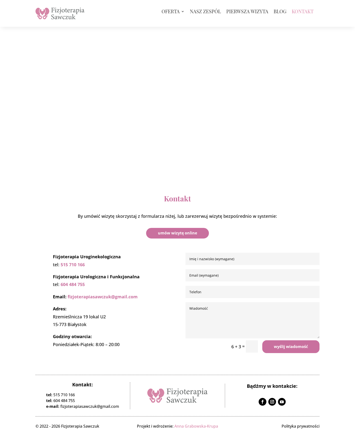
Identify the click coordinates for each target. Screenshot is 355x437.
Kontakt (302, 12)
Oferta (171, 12)
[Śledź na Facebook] (262, 402)
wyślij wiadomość (291, 346)
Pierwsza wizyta (247, 12)
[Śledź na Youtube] (282, 402)
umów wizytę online (177, 233)
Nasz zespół (205, 12)
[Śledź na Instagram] (272, 402)
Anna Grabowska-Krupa (196, 426)
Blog (280, 12)
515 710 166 (73, 264)
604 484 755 (73, 284)
